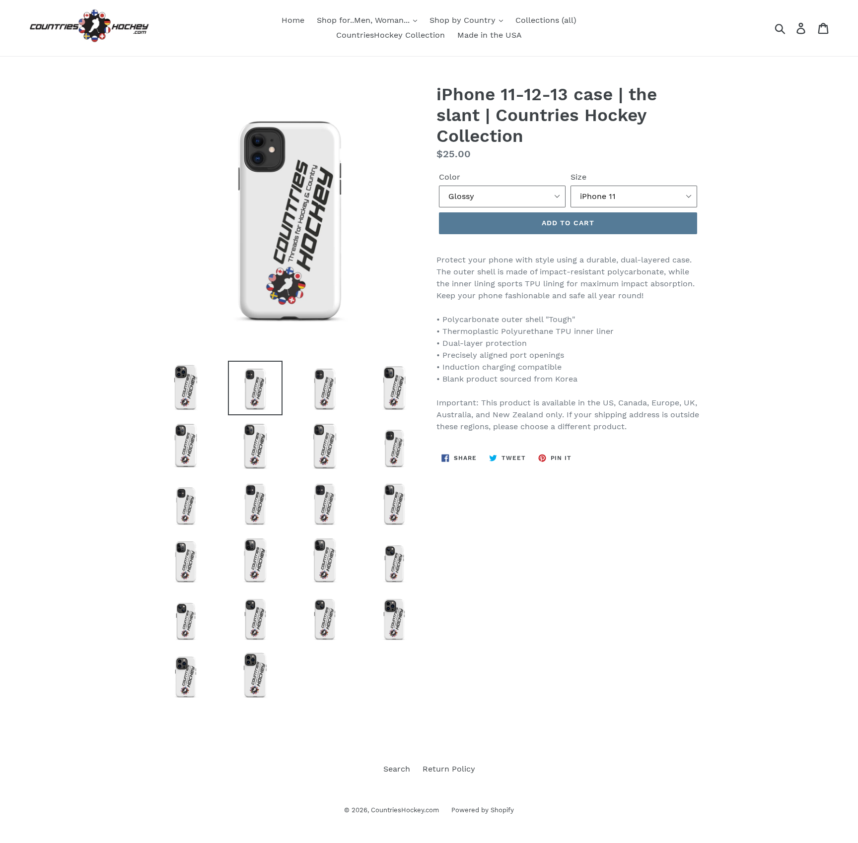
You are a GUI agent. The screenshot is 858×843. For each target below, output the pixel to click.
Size (578, 177)
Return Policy (449, 769)
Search (396, 769)
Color (449, 177)
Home (293, 20)
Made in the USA (489, 35)
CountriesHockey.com (405, 810)
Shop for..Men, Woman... (364, 20)
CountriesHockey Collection (390, 35)
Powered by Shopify (482, 810)
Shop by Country (463, 20)
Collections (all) (545, 20)
